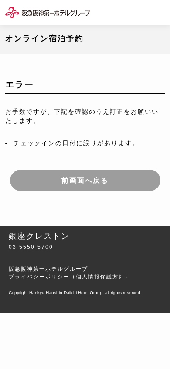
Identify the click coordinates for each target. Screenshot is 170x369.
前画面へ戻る (85, 180)
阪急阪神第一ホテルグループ (48, 269)
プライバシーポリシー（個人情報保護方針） (70, 277)
